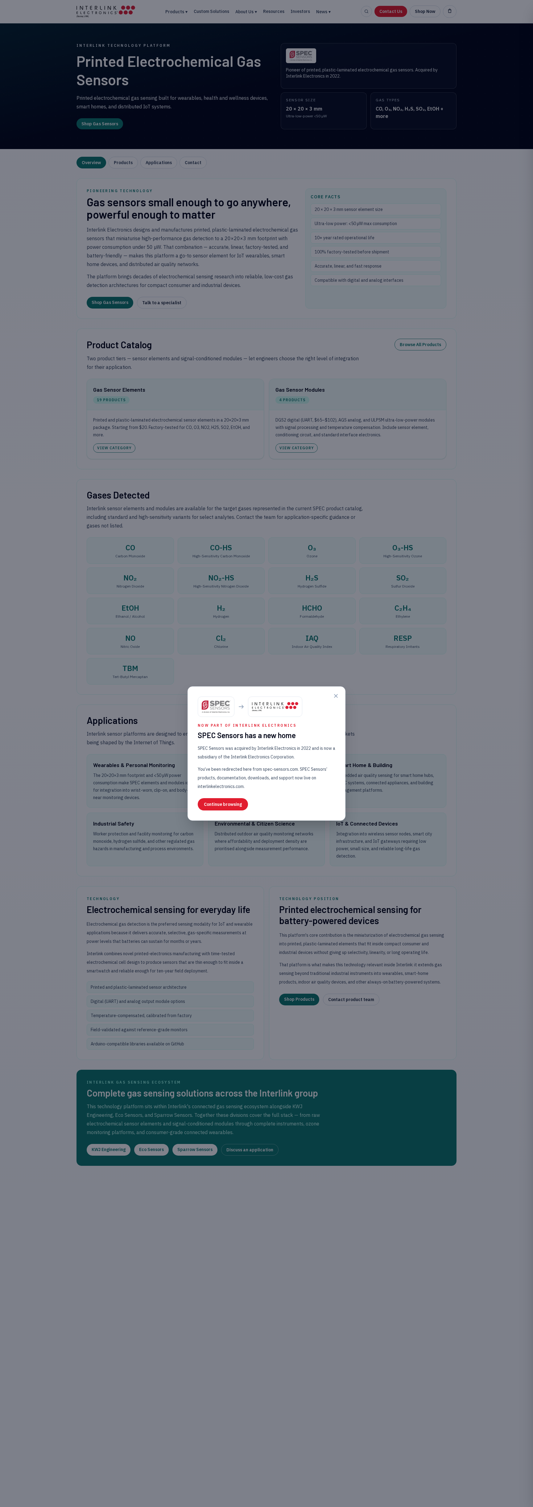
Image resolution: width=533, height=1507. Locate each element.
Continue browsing (223, 804)
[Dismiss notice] (336, 696)
